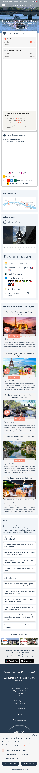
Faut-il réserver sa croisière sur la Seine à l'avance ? (18, 577)
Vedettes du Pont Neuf (21, 5)
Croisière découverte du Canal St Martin (19, 437)
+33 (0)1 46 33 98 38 (19, 703)
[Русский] (9, 284)
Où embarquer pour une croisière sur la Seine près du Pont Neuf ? (18, 561)
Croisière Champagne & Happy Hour (19, 313)
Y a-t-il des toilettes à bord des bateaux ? (18, 626)
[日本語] (30, 281)
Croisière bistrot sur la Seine (19, 478)
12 (34, 247)
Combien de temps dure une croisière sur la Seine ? (18, 569)
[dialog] (19, 753)
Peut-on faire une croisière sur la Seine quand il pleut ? (18, 608)
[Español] (16, 281)
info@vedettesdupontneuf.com (19, 701)
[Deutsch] (20, 281)
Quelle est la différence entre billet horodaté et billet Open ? (18, 553)
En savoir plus (28, 746)
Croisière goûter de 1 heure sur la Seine (19, 354)
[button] (19, 769)
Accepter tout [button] (10, 764)
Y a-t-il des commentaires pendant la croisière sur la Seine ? (18, 592)
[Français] (9, 281)
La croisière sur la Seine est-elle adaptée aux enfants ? (18, 600)
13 (19, 249)
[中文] (12, 284)
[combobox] (33, 735)
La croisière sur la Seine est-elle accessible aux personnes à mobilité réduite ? (18, 617)
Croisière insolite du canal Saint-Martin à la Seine (19, 396)
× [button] (36, 735)
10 (29, 247)
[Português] (23, 281)
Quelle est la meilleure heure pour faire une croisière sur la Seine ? (18, 585)
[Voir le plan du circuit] (19, 203)
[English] (12, 281)
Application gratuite (15, 274)
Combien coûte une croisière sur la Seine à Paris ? (18, 546)
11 (31, 247)
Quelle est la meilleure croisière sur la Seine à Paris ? (18, 538)
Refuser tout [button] (29, 764)
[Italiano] (27, 281)
